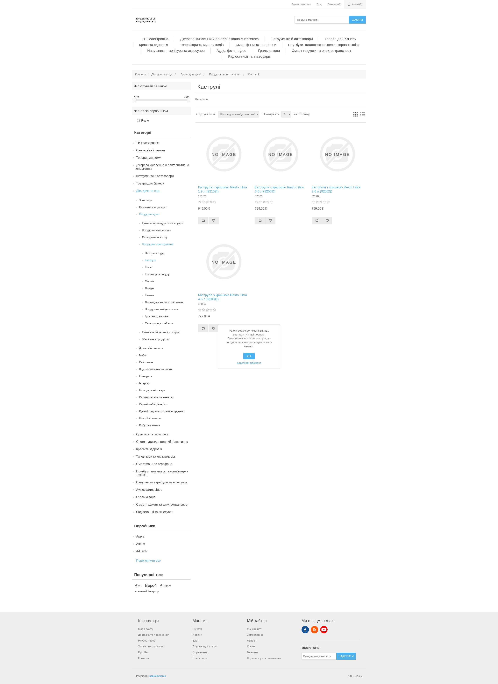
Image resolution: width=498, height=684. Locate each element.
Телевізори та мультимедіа (202, 45)
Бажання (252, 652)
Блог (195, 640)
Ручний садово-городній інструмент (161, 411)
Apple (140, 536)
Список (362, 114)
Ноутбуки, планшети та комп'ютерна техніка (323, 45)
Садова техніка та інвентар (156, 397)
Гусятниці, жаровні (156, 316)
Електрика (145, 376)
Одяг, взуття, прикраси (152, 434)
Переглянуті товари (205, 646)
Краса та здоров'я (153, 45)
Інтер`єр (144, 383)
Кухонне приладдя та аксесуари (162, 223)
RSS (314, 629)
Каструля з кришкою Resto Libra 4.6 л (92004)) (222, 297)
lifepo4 (150, 585)
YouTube (324, 629)
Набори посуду (154, 253)
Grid (355, 114)
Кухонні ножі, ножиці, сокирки (160, 332)
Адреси (251, 640)
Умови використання (151, 646)
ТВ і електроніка (155, 39)
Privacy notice (146, 640)
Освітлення (146, 362)
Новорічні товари (150, 418)
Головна (140, 74)
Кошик (251, 646)
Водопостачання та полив (155, 369)
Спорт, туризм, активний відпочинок (162, 441)
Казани (149, 295)
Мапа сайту (145, 628)
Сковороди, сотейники (159, 323)
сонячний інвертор (147, 591)
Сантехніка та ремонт (153, 207)
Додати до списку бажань (213, 220)
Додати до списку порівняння (203, 220)
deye (138, 585)
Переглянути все (148, 560)
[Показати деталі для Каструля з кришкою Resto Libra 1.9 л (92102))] (223, 154)
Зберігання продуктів (155, 339)
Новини (197, 634)
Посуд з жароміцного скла (161, 309)
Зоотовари (146, 200)
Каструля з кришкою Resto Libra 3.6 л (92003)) (279, 189)
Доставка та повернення (153, 634)
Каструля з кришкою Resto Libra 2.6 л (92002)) (336, 189)
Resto (145, 120)
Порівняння (200, 652)
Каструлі (150, 260)
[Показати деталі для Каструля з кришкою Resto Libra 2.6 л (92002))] (337, 154)
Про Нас (143, 652)
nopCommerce (157, 676)
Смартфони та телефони (256, 45)
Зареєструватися (301, 4)
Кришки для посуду (157, 274)
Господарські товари (152, 390)
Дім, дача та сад (147, 190)
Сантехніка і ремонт (150, 150)
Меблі (142, 355)
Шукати (357, 19)
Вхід (319, 4)
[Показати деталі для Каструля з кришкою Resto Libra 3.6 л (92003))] (280, 154)
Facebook (305, 629)
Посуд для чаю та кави (156, 230)
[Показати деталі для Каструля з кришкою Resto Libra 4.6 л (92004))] (223, 261)
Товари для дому (148, 157)
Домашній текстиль (151, 348)
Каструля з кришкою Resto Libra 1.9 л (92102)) (222, 189)
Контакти (143, 658)
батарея (165, 585)
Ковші (148, 267)
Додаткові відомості (249, 362)
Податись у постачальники (264, 658)
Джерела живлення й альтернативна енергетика (219, 39)
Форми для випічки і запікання (164, 302)
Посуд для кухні (149, 214)
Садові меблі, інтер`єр (153, 404)
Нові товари (200, 658)
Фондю (149, 288)
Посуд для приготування (157, 244)
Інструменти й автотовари (292, 39)
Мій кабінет (254, 628)
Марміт (149, 281)
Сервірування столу (154, 237)
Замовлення (255, 634)
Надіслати (346, 656)
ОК (249, 356)
